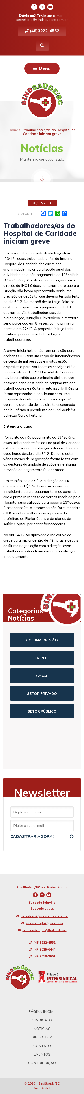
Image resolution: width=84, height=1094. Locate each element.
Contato (42, 1046)
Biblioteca (42, 1037)
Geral (42, 675)
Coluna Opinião (42, 640)
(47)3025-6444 (44, 949)
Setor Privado (42, 693)
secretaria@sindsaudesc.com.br (42, 19)
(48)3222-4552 (44, 30)
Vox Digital (42, 1088)
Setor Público (42, 711)
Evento (42, 658)
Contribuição (42, 1063)
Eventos (42, 1054)
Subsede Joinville (42, 902)
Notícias (42, 1029)
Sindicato (42, 1020)
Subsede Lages (42, 908)
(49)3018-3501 (44, 956)
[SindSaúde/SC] (22, 977)
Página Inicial (42, 1011)
